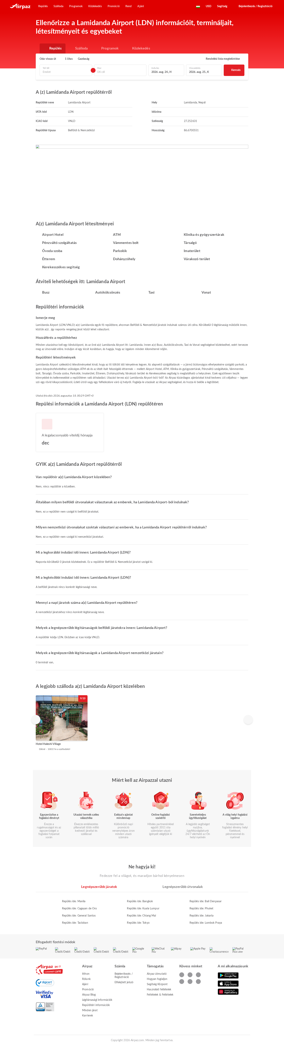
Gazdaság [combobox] (83, 59)
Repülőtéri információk (96, 1005)
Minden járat (90, 1010)
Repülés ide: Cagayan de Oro (79, 908)
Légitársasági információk (97, 1000)
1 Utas (69, 59)
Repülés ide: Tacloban (75, 923)
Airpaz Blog (89, 994)
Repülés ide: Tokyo (138, 923)
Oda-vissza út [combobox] (48, 59)
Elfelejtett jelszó (124, 982)
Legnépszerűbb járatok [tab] (99, 887)
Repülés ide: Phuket (201, 908)
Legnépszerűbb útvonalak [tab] (182, 887)
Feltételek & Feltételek (160, 994)
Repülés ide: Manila (74, 901)
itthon (85, 974)
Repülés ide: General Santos (79, 915)
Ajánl (85, 984)
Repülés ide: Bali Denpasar (206, 901)
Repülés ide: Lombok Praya (206, 923)
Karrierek (87, 1015)
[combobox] (66, 72)
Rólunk (86, 979)
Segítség (222, 6)
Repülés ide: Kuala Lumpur (143, 908)
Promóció (88, 989)
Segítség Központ (157, 984)
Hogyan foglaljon (157, 979)
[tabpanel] (142, 908)
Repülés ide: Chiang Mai (141, 915)
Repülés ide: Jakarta (202, 915)
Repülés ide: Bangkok (140, 901)
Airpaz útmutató (157, 974)
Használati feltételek (159, 989)
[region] (142, 723)
